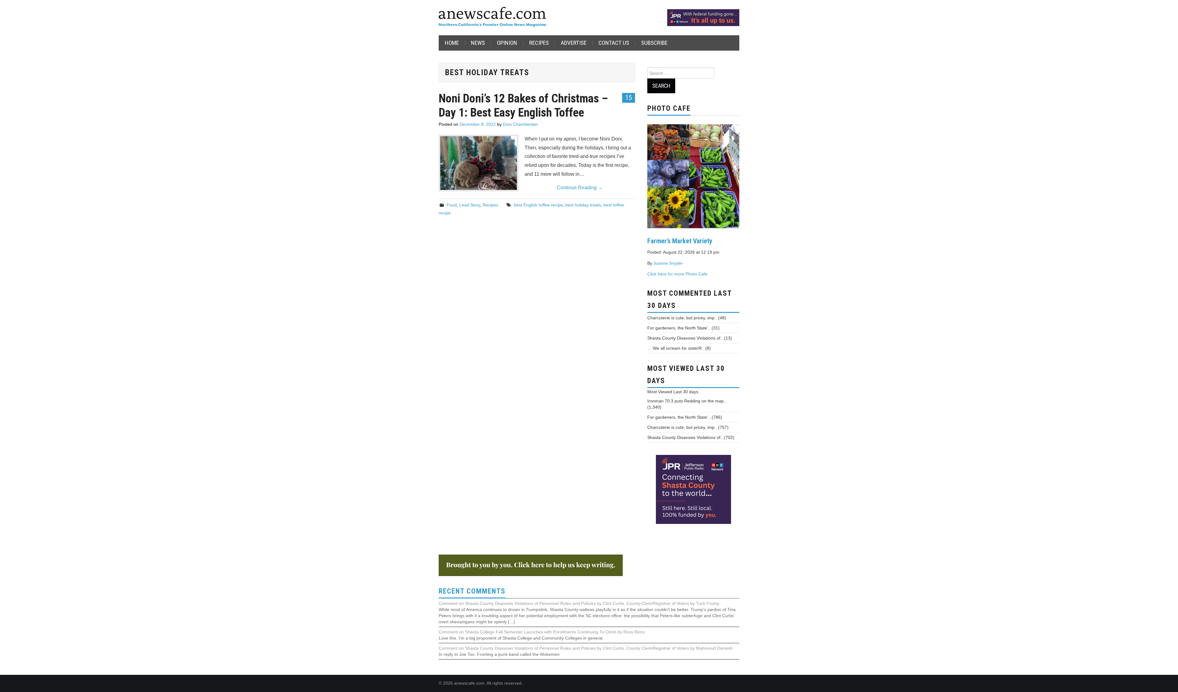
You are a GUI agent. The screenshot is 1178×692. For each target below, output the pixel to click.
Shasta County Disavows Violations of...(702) (690, 437)
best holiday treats (583, 204)
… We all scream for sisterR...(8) (679, 348)
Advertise (574, 42)
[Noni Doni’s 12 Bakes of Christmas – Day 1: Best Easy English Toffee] (478, 163)
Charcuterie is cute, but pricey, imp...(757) (688, 427)
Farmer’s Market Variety (679, 241)
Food (452, 204)
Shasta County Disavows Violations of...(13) (689, 338)
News (478, 42)
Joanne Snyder (668, 263)
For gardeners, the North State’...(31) (683, 327)
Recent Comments (472, 591)
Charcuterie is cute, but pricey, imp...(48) (686, 317)
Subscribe (654, 42)
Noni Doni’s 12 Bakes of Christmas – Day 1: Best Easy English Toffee (523, 105)
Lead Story (469, 204)
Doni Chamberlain (520, 124)
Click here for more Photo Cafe (677, 273)
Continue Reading (580, 187)
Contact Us (614, 42)
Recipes (539, 42)
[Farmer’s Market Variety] (693, 175)
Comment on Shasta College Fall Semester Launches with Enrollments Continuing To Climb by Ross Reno (542, 631)
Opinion (507, 42)
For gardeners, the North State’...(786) (684, 417)
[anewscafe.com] (492, 17)
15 (628, 98)
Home (452, 42)
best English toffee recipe (538, 204)
